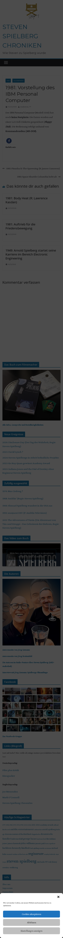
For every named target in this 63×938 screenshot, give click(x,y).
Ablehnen (31, 922)
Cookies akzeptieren (31, 914)
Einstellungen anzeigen (31, 931)
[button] (58, 896)
